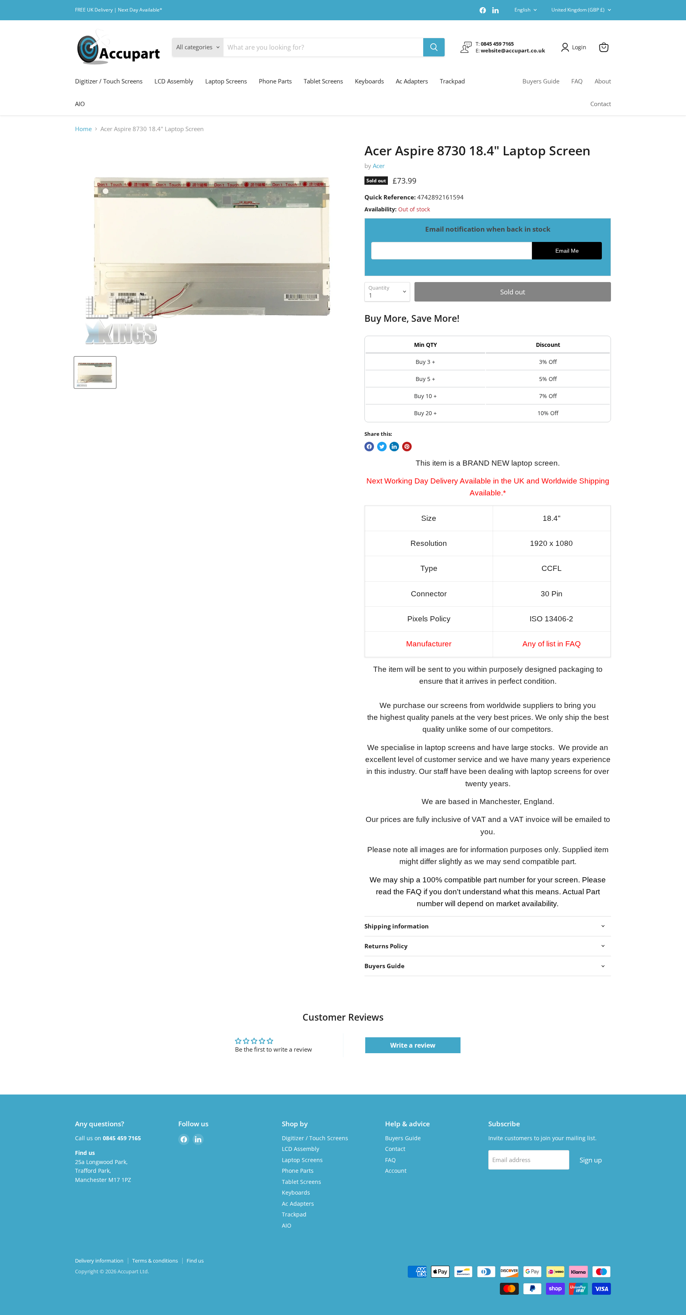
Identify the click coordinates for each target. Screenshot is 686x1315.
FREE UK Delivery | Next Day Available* (118, 10)
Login (579, 47)
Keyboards (369, 81)
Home (83, 129)
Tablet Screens (323, 81)
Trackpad (452, 81)
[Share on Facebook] (369, 446)
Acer (379, 166)
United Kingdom (578, 9)
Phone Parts (275, 81)
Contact (600, 104)
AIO (80, 104)
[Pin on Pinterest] (407, 446)
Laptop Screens (226, 81)
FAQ (577, 81)
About (603, 81)
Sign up (591, 1159)
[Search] (434, 47)
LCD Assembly (173, 81)
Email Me (567, 251)
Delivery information (99, 1260)
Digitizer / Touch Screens (109, 81)
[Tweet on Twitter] (382, 446)
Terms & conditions (155, 1260)
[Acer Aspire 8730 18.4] (95, 372)
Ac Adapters (412, 81)
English (522, 9)
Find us (195, 1260)
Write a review (412, 1045)
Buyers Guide (540, 81)
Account (396, 1170)
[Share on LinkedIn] (394, 446)
